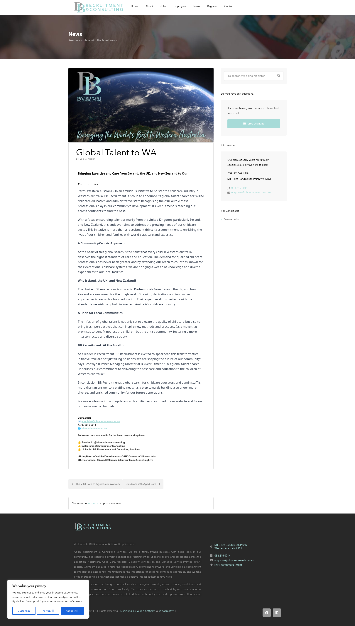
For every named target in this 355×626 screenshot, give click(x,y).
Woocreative (166, 610)
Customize (24, 610)
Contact (228, 6)
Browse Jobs (231, 219)
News (196, 6)
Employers (179, 6)
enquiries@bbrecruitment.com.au (251, 192)
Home (134, 6)
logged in (93, 503)
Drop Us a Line (255, 123)
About (149, 6)
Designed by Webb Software (137, 610)
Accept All (72, 610)
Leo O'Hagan (87, 158)
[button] (267, 612)
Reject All (48, 610)
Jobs (163, 6)
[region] (48, 599)
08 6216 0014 (239, 187)
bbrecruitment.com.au (94, 428)
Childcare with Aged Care (141, 483)
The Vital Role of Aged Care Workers (97, 483)
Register (212, 6)
